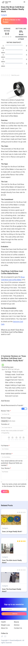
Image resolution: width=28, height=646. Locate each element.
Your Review (6, 468)
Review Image (6, 418)
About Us (4, 628)
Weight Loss (5, 625)
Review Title (6, 411)
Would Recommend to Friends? (12, 405)
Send (5, 491)
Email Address (6, 454)
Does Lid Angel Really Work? (12, 531)
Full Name (5, 446)
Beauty (16, 622)
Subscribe (15, 613)
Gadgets (4, 15)
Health (3, 622)
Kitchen (16, 625)
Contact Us (18, 628)
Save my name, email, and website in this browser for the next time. (14, 485)
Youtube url (5, 424)
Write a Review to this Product (11, 21)
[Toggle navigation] (24, 2)
